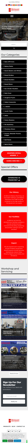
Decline (10, 440)
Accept (5, 440)
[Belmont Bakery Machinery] (14, 420)
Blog (13, 426)
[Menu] (11, 16)
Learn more (17, 440)
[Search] (14, 48)
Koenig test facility (10, 291)
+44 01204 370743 (14, 2)
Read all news (14, 373)
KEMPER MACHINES (9, 32)
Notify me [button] (14, 401)
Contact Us (21, 426)
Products (7, 426)
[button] (12, 36)
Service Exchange (10, 355)
